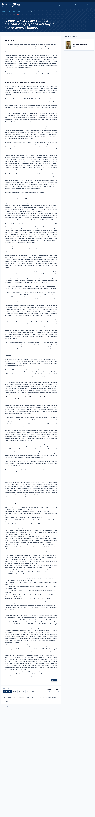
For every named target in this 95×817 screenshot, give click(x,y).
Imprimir (8, 691)
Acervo (9, 11)
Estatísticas (87, 5)
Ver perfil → (76, 46)
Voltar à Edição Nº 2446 (9, 706)
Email (14, 691)
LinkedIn (33, 691)
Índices (77, 5)
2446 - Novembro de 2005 (19, 11)
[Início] (51, 4)
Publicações (58, 5)
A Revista (68, 5)
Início (3, 11)
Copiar (6, 701)
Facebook (21, 691)
